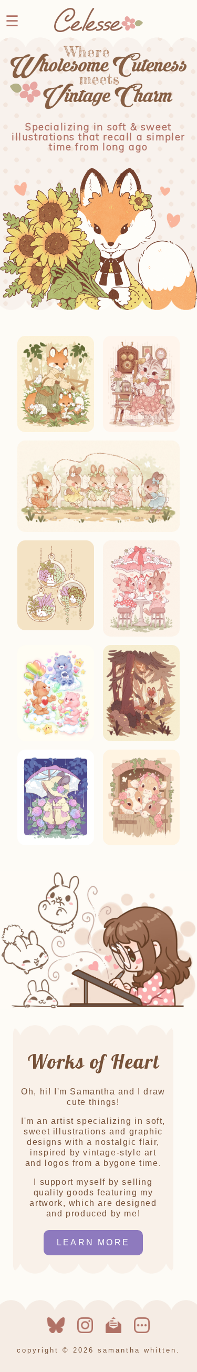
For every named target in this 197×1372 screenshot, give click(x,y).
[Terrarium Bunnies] (55, 627)
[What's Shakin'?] (141, 633)
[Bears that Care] (55, 738)
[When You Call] (141, 429)
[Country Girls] (141, 842)
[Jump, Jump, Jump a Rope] (98, 529)
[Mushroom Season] (141, 738)
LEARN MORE (93, 1242)
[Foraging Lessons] (55, 429)
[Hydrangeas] (55, 842)
